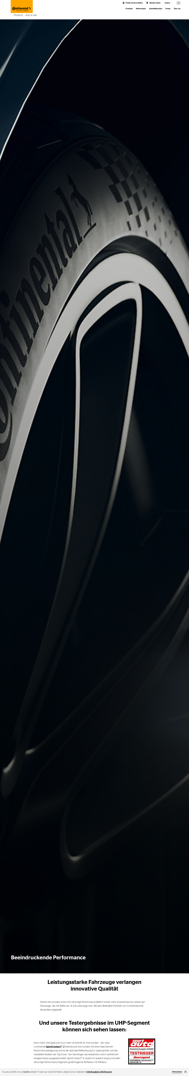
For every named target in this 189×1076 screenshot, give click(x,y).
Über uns (177, 9)
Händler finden (155, 3)
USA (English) (93, 1072)
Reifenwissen (141, 9)
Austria (167, 3)
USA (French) (106, 1072)
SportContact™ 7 (55, 1046)
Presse (167, 9)
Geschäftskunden (155, 9)
